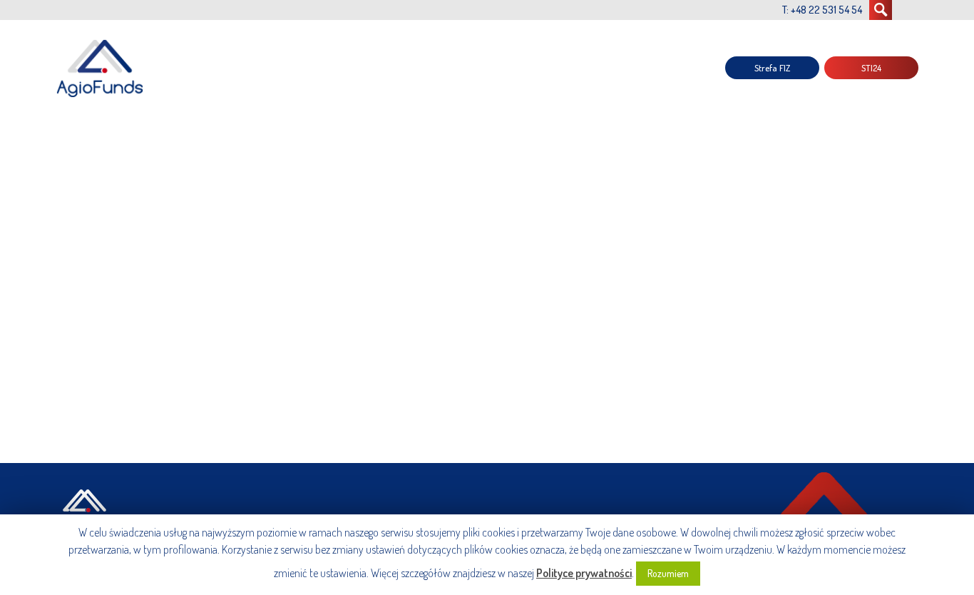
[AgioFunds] (102, 68)
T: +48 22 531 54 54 (822, 9)
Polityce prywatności (584, 573)
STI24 (871, 67)
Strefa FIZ (772, 67)
